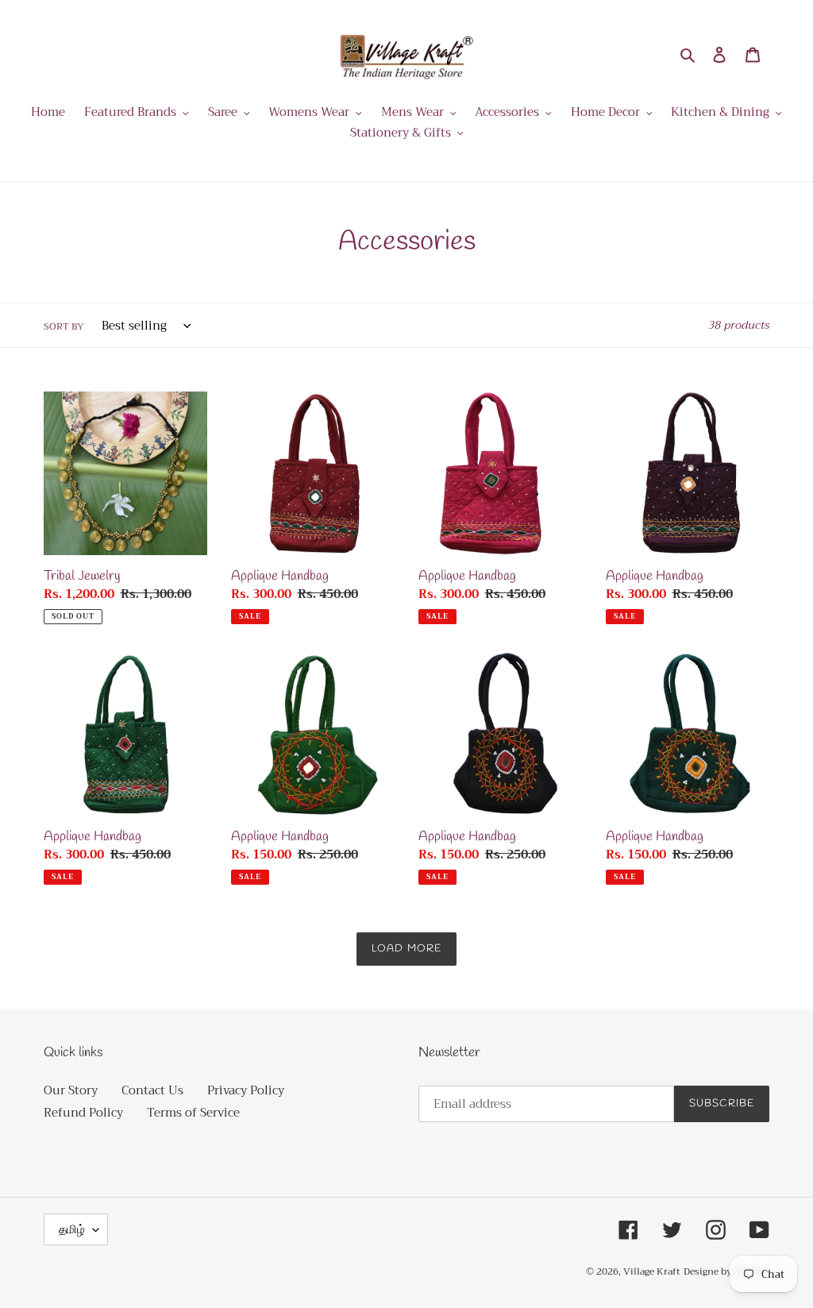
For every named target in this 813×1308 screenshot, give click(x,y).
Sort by (64, 326)
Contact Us (152, 1090)
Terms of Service (193, 1112)
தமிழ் (72, 1229)
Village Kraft (651, 1271)
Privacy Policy (245, 1090)
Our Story (71, 1090)
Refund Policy (83, 1112)
